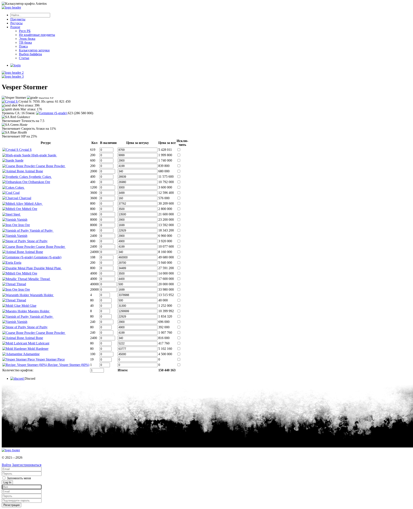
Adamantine (31, 354)
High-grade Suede (44, 155)
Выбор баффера (30, 54)
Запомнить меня (18, 478)
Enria (17, 262)
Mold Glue (28, 305)
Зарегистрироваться (26, 465)
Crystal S (25, 149)
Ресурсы (16, 23)
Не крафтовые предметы (37, 35)
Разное (15, 27)
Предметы (17, 19)
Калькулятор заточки (34, 50)
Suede (18, 160)
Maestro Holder (38, 311)
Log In (7, 482)
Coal (16, 192)
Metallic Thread (39, 279)
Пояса (23, 46)
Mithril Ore (29, 209)
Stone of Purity (37, 241)
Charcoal (24, 198)
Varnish (21, 219)
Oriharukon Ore (39, 182)
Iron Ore (23, 225)
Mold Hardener (37, 348)
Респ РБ (25, 31)
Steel (16, 214)
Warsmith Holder (41, 295)
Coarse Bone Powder (50, 166)
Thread (20, 284)
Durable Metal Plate (47, 268)
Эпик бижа (27, 38)
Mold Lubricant (38, 343)
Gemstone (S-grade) (47, 257)
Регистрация (11, 505)
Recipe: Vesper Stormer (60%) (68, 365)
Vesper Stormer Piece (50, 359)
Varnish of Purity (41, 230)
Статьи (24, 58)
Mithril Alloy (33, 203)
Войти (6, 465)
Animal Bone (33, 171)
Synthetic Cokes (40, 177)
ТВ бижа (25, 42)
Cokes (19, 187)
